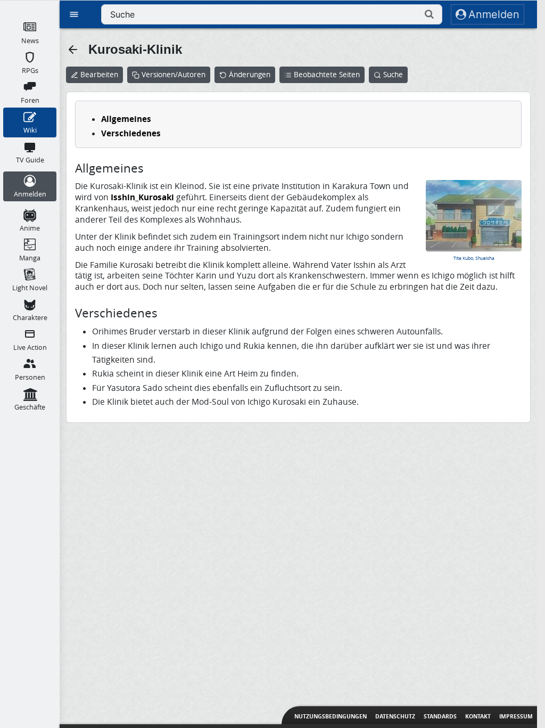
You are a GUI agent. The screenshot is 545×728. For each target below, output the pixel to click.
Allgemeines (126, 119)
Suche (393, 74)
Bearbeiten (99, 74)
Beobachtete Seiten (327, 74)
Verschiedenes (131, 133)
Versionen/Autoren (173, 74)
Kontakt (478, 716)
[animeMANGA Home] (29, 6)
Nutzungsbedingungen (330, 716)
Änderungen (249, 74)
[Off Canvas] (74, 14)
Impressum (516, 716)
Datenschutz (395, 716)
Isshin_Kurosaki (142, 197)
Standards (440, 716)
